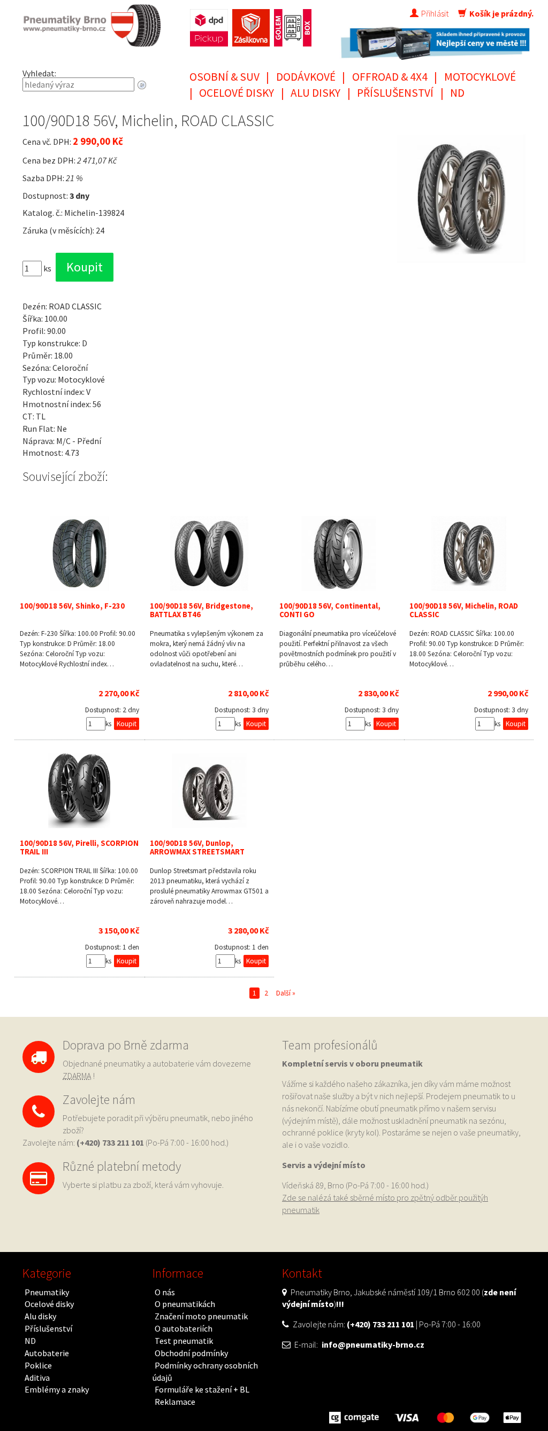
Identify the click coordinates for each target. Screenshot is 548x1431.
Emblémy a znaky (57, 1389)
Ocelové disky (236, 92)
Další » (285, 993)
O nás (165, 1292)
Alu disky (315, 92)
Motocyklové (480, 76)
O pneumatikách (185, 1303)
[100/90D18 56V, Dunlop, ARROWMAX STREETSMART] (209, 790)
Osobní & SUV (224, 76)
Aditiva (37, 1377)
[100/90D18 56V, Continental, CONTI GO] (339, 553)
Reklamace (175, 1401)
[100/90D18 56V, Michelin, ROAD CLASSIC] (469, 553)
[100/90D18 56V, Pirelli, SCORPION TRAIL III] (79, 790)
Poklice (38, 1365)
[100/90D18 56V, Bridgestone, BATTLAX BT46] (209, 553)
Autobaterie (47, 1353)
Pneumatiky (47, 1292)
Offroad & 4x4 (390, 76)
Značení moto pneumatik (201, 1316)
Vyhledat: (39, 73)
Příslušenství (395, 92)
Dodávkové (306, 76)
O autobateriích (183, 1328)
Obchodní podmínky (191, 1353)
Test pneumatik (184, 1340)
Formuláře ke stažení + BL (202, 1389)
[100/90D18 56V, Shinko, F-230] (79, 553)
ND (457, 92)
